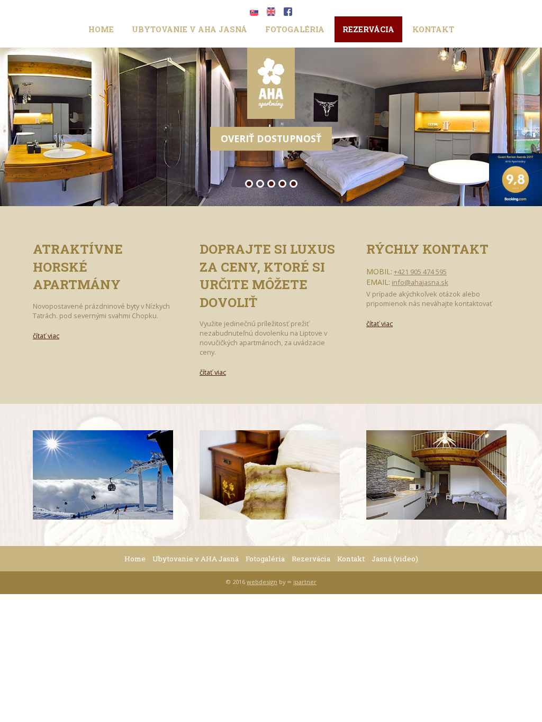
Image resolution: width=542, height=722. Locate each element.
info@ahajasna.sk (420, 282)
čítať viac (46, 335)
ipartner (305, 582)
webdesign (262, 582)
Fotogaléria (294, 29)
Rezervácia (368, 29)
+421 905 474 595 (420, 271)
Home (101, 29)
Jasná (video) (395, 558)
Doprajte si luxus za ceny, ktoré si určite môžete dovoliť (267, 275)
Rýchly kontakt (427, 248)
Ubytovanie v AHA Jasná (189, 29)
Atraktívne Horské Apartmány (78, 266)
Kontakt (433, 29)
